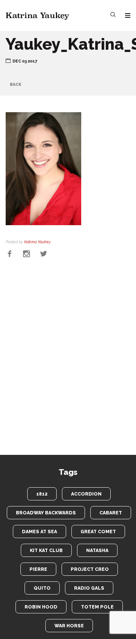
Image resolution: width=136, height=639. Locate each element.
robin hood (41, 607)
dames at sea (39, 531)
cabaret (110, 512)
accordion (86, 494)
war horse (69, 625)
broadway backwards (46, 512)
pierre (38, 569)
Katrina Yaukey (37, 241)
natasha (97, 550)
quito (42, 588)
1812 (42, 494)
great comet (98, 531)
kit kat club (46, 550)
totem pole (97, 607)
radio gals (89, 588)
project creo (90, 569)
